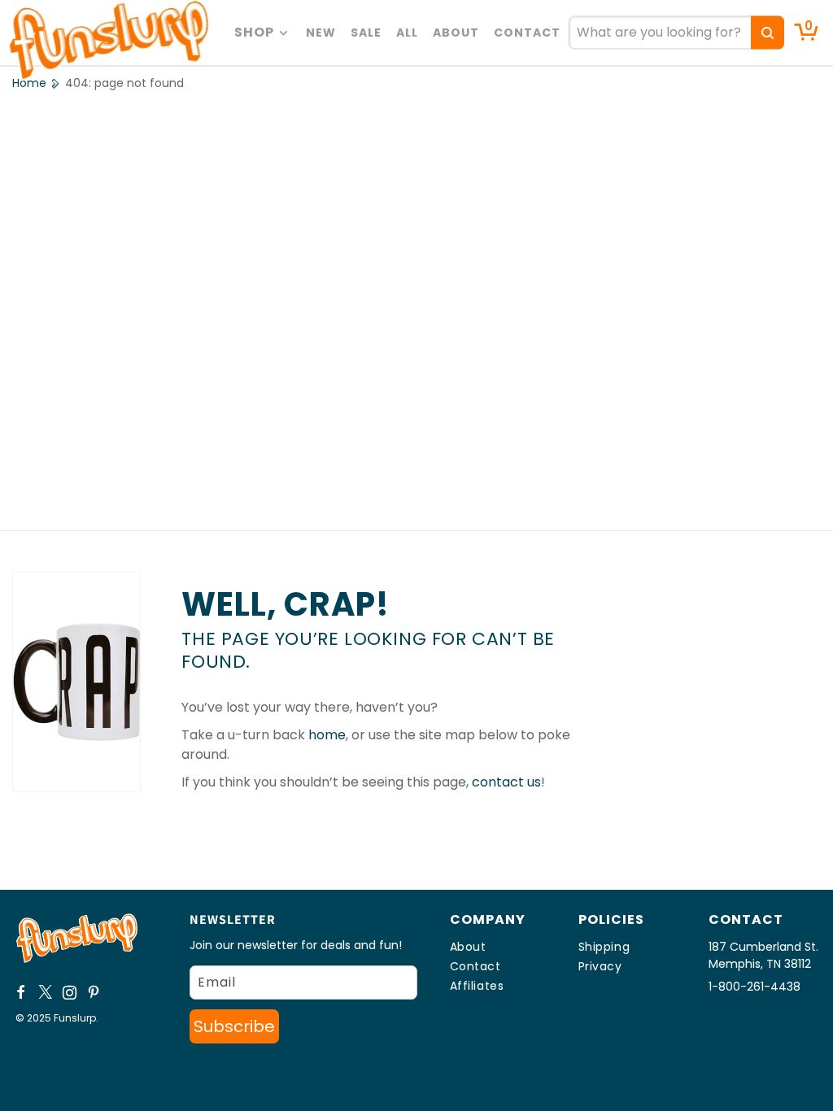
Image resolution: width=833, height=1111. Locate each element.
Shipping (604, 947)
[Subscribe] (234, 1026)
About (468, 947)
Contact (475, 966)
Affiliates (477, 986)
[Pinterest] (94, 992)
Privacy (600, 966)
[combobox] (676, 33)
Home (29, 83)
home (327, 734)
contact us (506, 782)
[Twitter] (45, 992)
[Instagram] (70, 992)
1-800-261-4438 (754, 986)
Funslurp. (76, 1018)
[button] (263, 32)
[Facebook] (21, 992)
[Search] (767, 33)
